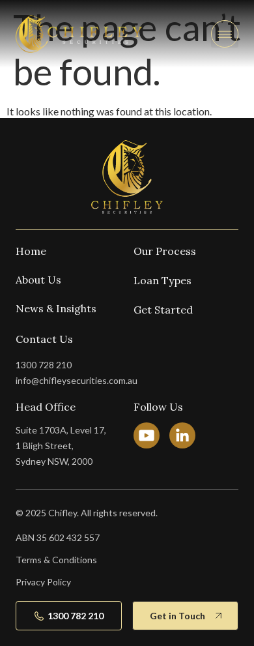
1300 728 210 (44, 364)
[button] (224, 34)
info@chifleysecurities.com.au (76, 380)
